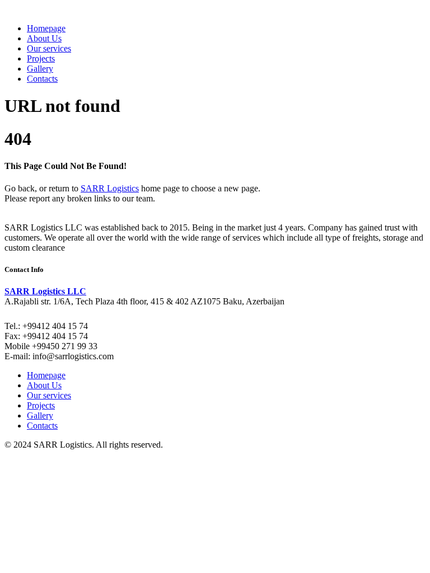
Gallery (40, 68)
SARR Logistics (110, 188)
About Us (44, 38)
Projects (41, 58)
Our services (49, 48)
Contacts (42, 78)
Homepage (46, 28)
